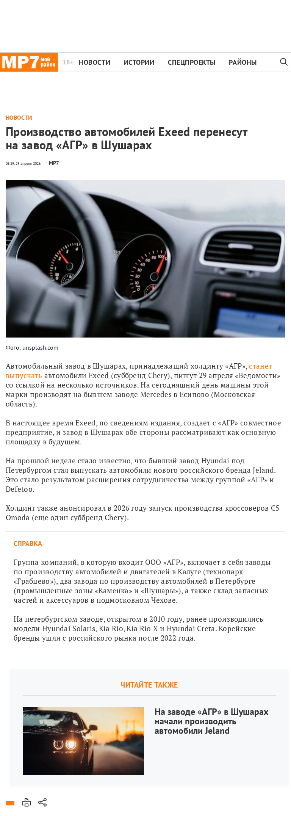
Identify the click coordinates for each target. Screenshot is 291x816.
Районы (243, 62)
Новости (94, 62)
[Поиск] (284, 62)
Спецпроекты (192, 62)
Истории (139, 62)
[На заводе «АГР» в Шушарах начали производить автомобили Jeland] (149, 727)
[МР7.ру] (29, 62)
